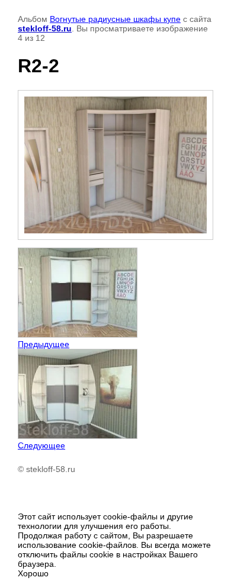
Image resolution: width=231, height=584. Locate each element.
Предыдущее (43, 344)
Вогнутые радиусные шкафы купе (115, 19)
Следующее (41, 445)
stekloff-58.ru (45, 28)
